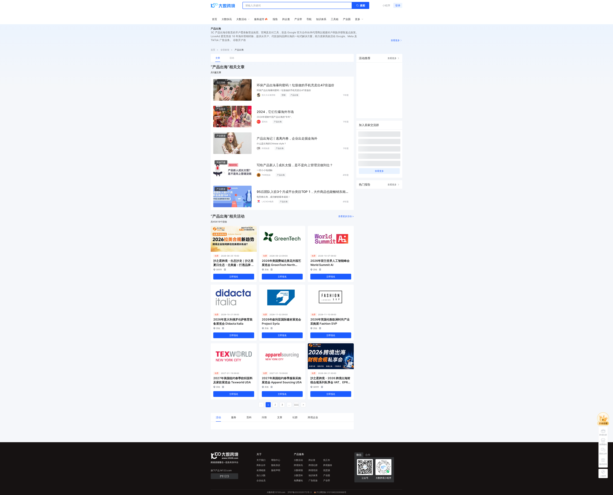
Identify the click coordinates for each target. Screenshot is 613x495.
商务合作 (261, 465)
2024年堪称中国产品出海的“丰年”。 (275, 116)
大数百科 (298, 475)
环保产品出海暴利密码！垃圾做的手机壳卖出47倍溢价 (295, 85)
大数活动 (298, 460)
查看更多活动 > (346, 216)
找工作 (326, 460)
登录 (397, 5)
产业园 (326, 475)
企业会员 (261, 480)
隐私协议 (275, 465)
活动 (232, 57)
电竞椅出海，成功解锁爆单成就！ (273, 196)
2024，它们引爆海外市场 (275, 112)
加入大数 (261, 475)
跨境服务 (327, 465)
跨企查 (312, 460)
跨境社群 (313, 465)
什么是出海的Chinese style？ (271, 143)
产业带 (326, 480)
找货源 (326, 470)
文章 (218, 57)
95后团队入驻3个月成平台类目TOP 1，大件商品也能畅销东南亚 (301, 192)
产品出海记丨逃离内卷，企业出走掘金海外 (287, 138)
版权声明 (275, 470)
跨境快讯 (298, 465)
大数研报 (298, 470)
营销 (283, 95)
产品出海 (239, 49)
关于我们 (261, 460)
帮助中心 (275, 460)
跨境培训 (313, 470)
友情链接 (261, 470)
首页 (213, 49)
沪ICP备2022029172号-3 (300, 492)
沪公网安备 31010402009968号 (331, 492)
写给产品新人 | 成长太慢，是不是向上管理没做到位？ (295, 165)
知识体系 (313, 475)
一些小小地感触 (264, 170)
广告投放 (313, 480)
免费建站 (298, 480)
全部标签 (224, 49)
